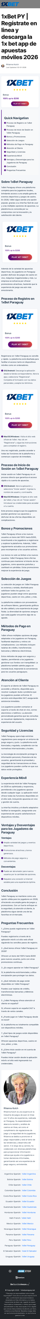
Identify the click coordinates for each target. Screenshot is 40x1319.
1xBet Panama (28, 1234)
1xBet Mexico (27, 1223)
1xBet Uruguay (28, 1257)
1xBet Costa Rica (29, 1196)
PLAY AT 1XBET (20, 257)
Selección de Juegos (15, 140)
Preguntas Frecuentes (16, 170)
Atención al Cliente (15, 148)
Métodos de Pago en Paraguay (20, 144)
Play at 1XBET (20, 104)
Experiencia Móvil (14, 156)
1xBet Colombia (28, 1190)
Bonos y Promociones (16, 137)
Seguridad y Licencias (16, 152)
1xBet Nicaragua (29, 1229)
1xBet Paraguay (28, 1245)
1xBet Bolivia (27, 1179)
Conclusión (11, 166)
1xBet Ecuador (28, 1201)
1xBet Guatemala (29, 1207)
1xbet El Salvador (29, 1251)
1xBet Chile (26, 1185)
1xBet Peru (26, 1240)
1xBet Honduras (29, 1212)
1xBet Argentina (29, 1174)
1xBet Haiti (26, 1218)
